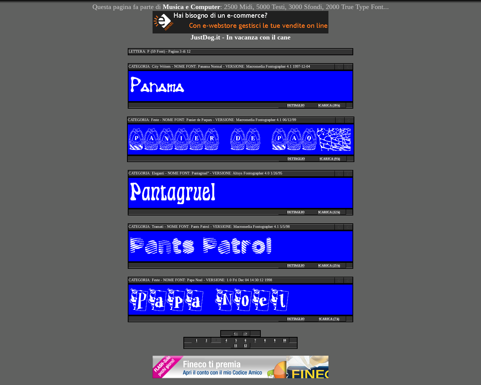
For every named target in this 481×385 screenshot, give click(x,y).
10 (284, 340)
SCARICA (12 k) (329, 212)
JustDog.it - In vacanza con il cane (240, 37)
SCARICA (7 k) (329, 319)
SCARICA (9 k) (329, 159)
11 (235, 345)
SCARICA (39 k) (329, 105)
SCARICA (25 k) (329, 265)
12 (245, 345)
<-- (236, 333)
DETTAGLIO (295, 105)
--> (245, 333)
